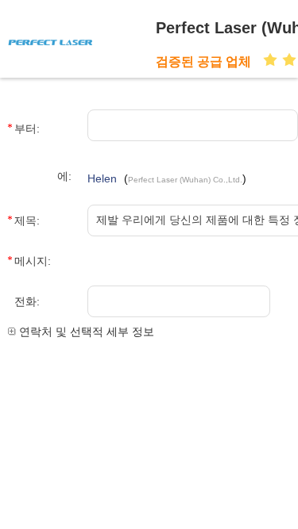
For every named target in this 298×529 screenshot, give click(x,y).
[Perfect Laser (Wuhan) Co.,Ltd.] (78, 41)
